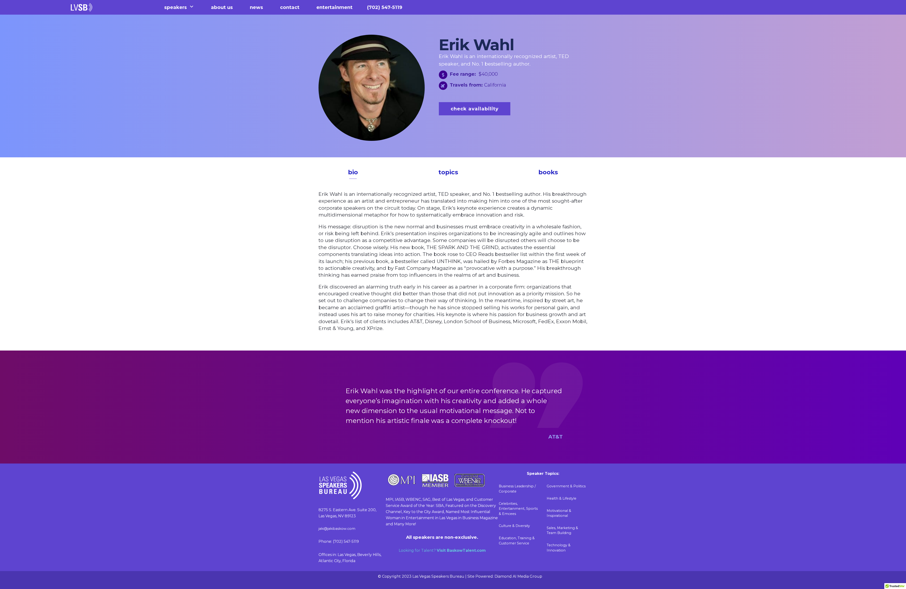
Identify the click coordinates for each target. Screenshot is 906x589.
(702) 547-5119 (384, 7)
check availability (475, 109)
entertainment (334, 7)
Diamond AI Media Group (518, 576)
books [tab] (548, 172)
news (256, 7)
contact (289, 7)
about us (222, 7)
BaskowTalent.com (466, 550)
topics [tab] (448, 172)
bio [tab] (353, 172)
